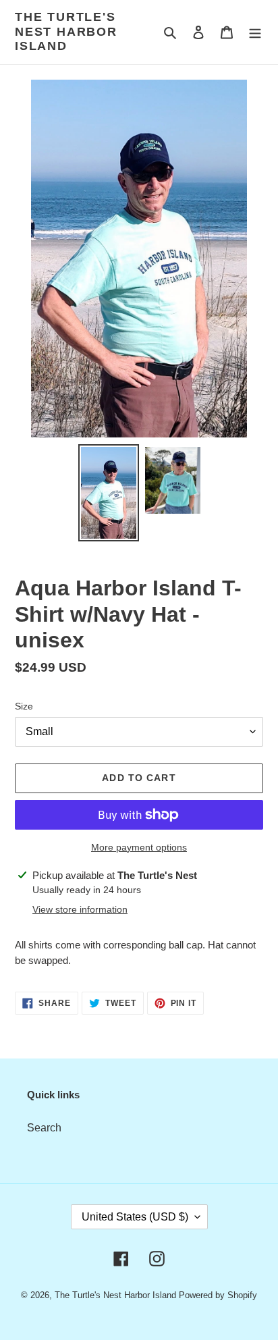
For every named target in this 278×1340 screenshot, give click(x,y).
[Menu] (255, 32)
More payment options (139, 847)
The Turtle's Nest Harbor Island (66, 31)
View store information (80, 909)
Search (44, 1127)
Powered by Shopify (218, 1295)
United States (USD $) (135, 1217)
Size (24, 706)
